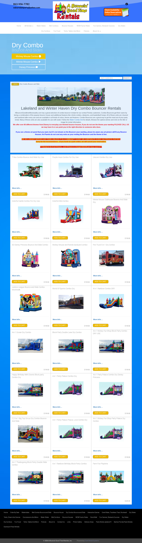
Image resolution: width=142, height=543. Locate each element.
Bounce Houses (67, 26)
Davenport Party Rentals (11, 527)
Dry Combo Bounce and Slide (75, 512)
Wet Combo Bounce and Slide (41, 512)
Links (69, 522)
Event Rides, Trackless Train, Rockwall (114, 512)
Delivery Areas (89, 522)
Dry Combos (45, 31)
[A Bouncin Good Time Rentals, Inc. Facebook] (126, 5)
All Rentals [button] (28, 26)
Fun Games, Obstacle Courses (104, 26)
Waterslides (25, 512)
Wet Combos (53, 26)
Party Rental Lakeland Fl (103, 522)
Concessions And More (30, 517)
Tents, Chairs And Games (12, 517)
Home (19, 26)
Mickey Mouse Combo (27, 56)
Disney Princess (27, 67)
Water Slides (41, 26)
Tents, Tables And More (72, 31)
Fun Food (57, 31)
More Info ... (17, 188)
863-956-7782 (21, 4)
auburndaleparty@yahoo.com (26, 7)
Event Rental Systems (92, 541)
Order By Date (14, 512)
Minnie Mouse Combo (27, 61)
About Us (52, 522)
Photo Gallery (77, 522)
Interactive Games (93, 512)
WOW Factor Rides (83, 26)
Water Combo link (76, 120)
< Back (15, 84)
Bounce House (59, 512)
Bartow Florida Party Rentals (123, 522)
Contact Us (61, 522)
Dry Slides (121, 26)
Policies (86, 31)
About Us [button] (96, 31)
